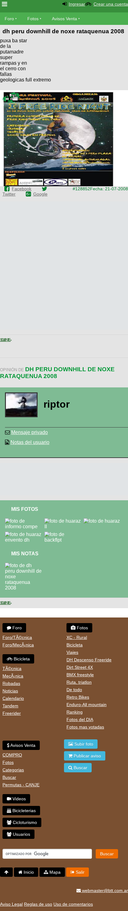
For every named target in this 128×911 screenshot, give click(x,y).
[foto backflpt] (64, 534)
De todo (74, 689)
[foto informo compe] (24, 521)
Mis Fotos (24, 509)
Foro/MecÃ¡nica (18, 644)
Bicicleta (21, 658)
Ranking (74, 712)
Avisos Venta (64, 18)
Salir (80, 872)
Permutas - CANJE (20, 784)
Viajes (72, 652)
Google (40, 194)
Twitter (9, 194)
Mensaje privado (29, 432)
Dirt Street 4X (79, 667)
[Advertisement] (78, 56)
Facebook (21, 188)
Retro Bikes (77, 697)
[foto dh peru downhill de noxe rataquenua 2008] (24, 565)
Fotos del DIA (79, 719)
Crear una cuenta (111, 4)
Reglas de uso (38, 904)
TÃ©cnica (11, 668)
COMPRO (12, 754)
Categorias (13, 769)
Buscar (9, 777)
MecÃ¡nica (12, 675)
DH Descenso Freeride (89, 659)
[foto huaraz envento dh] (24, 534)
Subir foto (83, 744)
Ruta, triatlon (79, 682)
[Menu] (4, 4)
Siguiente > (5, 340)
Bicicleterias (23, 810)
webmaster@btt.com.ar (104, 890)
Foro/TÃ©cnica (17, 637)
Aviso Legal (11, 904)
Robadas (11, 683)
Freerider (11, 713)
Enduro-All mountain (86, 704)
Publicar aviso (86, 755)
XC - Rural (76, 637)
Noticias (10, 690)
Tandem (10, 705)
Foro (9, 18)
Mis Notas (25, 553)
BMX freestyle (80, 674)
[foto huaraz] (103, 521)
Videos (18, 798)
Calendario (13, 698)
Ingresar (77, 4)
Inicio (28, 872)
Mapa (54, 872)
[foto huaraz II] (64, 521)
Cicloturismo (24, 822)
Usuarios (20, 834)
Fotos (33, 18)
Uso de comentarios (73, 904)
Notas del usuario (30, 442)
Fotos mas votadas (85, 726)
